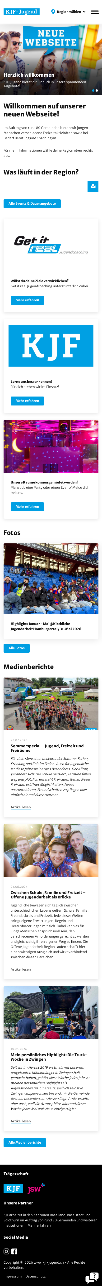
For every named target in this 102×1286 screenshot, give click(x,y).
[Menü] (95, 12)
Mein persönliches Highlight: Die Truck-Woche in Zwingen (49, 1057)
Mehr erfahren (39, 1225)
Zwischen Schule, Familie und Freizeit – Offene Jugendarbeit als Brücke (48, 894)
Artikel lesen (21, 807)
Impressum (13, 1276)
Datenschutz (35, 1276)
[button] (68, 11)
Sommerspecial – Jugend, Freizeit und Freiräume (47, 748)
